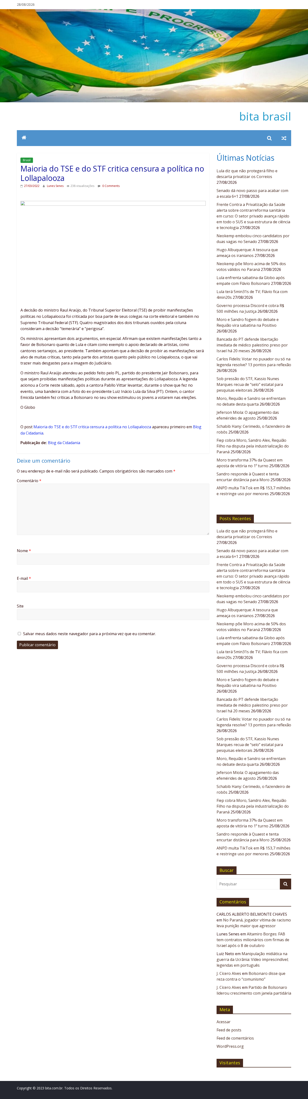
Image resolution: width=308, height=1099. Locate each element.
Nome (24, 550)
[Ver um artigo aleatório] (284, 138)
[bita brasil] (154, 12)
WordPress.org (230, 1046)
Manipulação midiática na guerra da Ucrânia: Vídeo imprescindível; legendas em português (253, 959)
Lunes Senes (55, 186)
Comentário (29, 480)
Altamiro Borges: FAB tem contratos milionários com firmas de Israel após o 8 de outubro (253, 939)
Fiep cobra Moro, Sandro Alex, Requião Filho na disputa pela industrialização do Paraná (253, 446)
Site (20, 606)
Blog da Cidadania (64, 442)
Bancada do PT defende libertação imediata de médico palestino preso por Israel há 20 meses (252, 345)
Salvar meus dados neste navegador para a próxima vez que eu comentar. (89, 633)
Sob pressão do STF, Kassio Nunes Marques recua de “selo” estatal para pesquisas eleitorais (250, 384)
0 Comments (111, 186)
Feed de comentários (235, 1038)
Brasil (27, 160)
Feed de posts (229, 1030)
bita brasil (265, 116)
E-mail (24, 578)
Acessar (224, 1021)
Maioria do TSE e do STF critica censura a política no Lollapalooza (92, 426)
